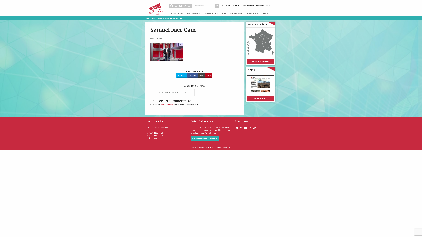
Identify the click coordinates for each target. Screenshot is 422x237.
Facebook (171, 6)
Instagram (185, 6)
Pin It (209, 76)
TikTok (189, 6)
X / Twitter (182, 76)
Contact (269, 5)
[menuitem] (171, 6)
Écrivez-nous (153, 138)
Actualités (226, 5)
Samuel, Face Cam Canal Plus (160, 18)
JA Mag (265, 13)
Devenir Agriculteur (232, 13)
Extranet (260, 5)
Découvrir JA (176, 13)
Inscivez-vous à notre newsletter (204, 138)
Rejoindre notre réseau (260, 61)
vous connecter (166, 104)
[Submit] (217, 6)
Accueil (147, 18)
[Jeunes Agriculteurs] (156, 8)
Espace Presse (248, 5)
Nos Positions (193, 13)
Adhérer (236, 5)
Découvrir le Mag (260, 98)
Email (201, 76)
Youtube (180, 6)
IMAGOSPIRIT (226, 147)
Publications (252, 13)
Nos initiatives (211, 13)
